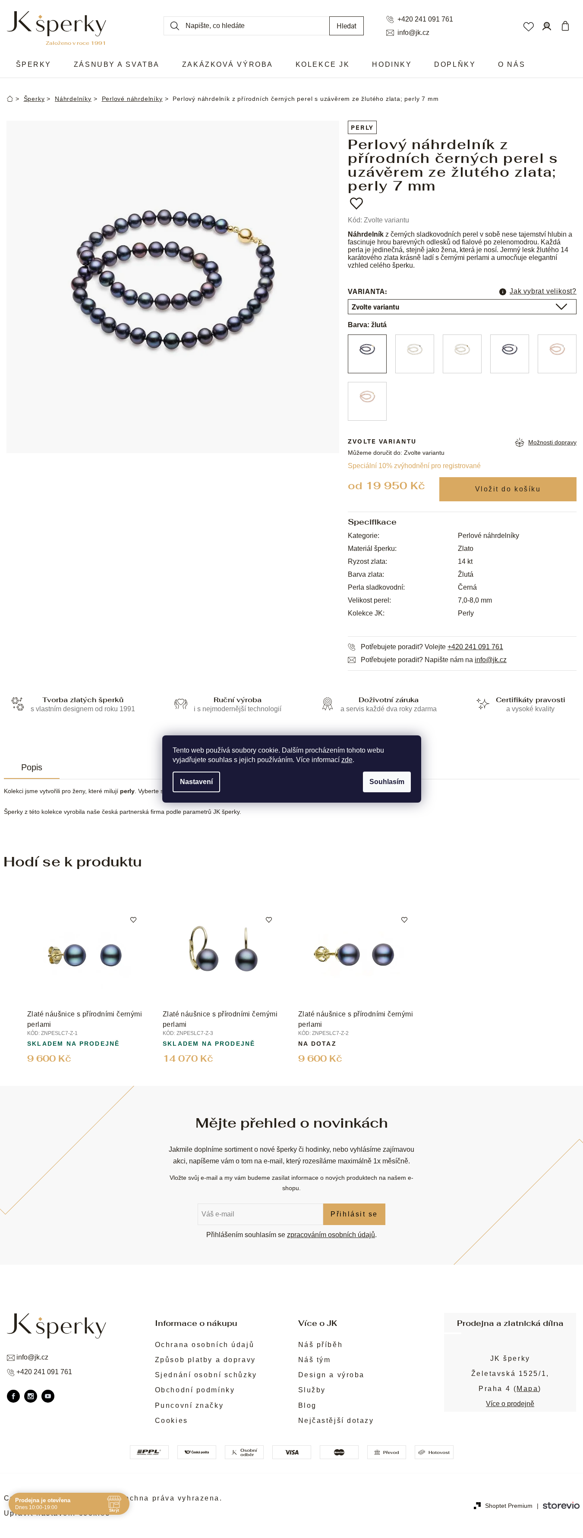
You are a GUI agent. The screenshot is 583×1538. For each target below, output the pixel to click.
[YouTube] (47, 1396)
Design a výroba (331, 1375)
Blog (307, 1405)
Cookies (171, 1420)
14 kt (465, 561)
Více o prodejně (510, 1403)
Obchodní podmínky (195, 1390)
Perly (362, 127)
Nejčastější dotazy (336, 1420)
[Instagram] (30, 1396)
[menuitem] (33, 65)
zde (347, 759)
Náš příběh (320, 1344)
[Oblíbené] (528, 26)
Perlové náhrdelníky (488, 535)
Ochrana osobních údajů (204, 1344)
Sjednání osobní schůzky (206, 1375)
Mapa (527, 1388)
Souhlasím (386, 781)
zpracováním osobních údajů (331, 1234)
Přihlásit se (354, 1214)
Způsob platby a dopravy (205, 1359)
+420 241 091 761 (425, 19)
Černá (467, 587)
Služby (312, 1390)
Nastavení (196, 781)
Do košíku (508, 489)
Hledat (346, 25)
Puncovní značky (189, 1405)
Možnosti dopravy (552, 442)
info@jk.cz (413, 32)
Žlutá (465, 574)
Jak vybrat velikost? (543, 291)
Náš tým (314, 1359)
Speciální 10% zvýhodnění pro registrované (414, 465)
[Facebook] (13, 1396)
